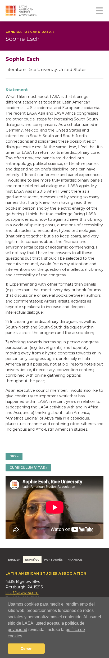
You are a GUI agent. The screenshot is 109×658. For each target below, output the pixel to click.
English (14, 559)
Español (32, 559)
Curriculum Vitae (27, 468)
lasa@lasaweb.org (22, 592)
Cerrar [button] (26, 648)
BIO (13, 456)
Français (75, 559)
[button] (25, 636)
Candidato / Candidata (29, 32)
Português (53, 559)
